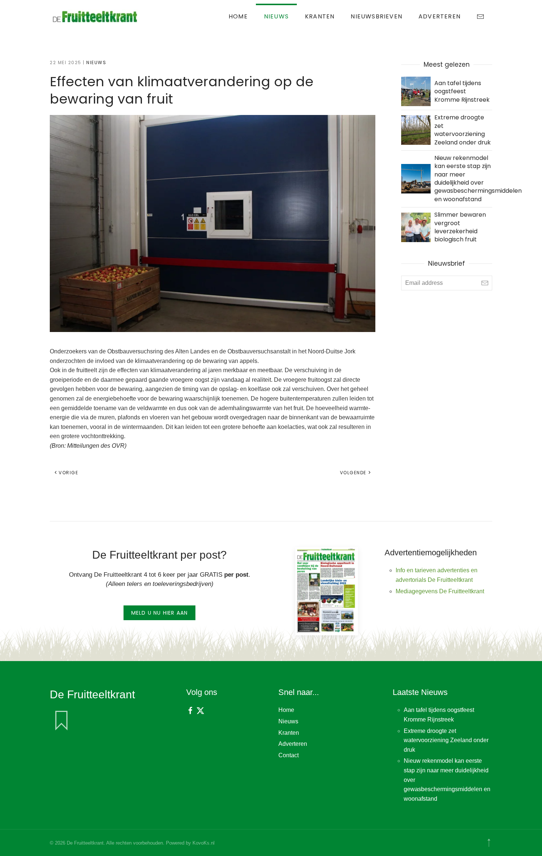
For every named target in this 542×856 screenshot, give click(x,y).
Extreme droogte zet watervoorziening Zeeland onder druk (462, 129)
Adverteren (439, 16)
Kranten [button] (319, 16)
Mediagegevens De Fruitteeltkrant (440, 591)
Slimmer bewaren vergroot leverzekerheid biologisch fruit (460, 227)
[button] (489, 843)
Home (238, 16)
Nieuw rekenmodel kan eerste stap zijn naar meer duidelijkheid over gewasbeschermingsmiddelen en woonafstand (478, 178)
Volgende (353, 472)
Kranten (288, 733)
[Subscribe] (484, 283)
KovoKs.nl (203, 843)
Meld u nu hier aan (159, 612)
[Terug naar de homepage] (96, 16)
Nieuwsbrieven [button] (376, 16)
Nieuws (276, 16)
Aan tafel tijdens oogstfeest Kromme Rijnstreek (462, 91)
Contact (288, 755)
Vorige (68, 472)
